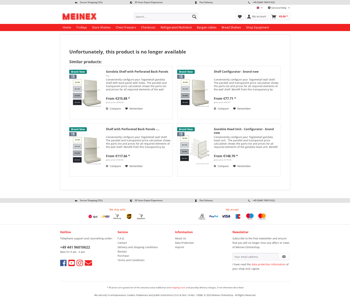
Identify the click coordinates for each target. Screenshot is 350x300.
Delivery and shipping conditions (138, 247)
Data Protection (184, 242)
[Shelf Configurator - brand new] (194, 92)
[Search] (194, 16)
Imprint (179, 247)
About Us (180, 238)
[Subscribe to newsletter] (284, 256)
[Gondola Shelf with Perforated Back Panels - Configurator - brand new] (86, 92)
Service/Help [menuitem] (279, 7)
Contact (122, 242)
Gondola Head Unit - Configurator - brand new (244, 131)
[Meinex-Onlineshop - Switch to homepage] (79, 17)
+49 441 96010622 (75, 247)
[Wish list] (240, 16)
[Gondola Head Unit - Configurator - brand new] (194, 150)
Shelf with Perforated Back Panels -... (133, 129)
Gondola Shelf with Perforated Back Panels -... (137, 73)
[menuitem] (166, 16)
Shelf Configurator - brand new (236, 72)
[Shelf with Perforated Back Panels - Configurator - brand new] (86, 150)
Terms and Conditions (131, 260)
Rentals (122, 251)
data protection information (268, 264)
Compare (115, 108)
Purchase (123, 255)
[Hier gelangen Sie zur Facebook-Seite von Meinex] (63, 263)
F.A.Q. (121, 238)
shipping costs (178, 287)
